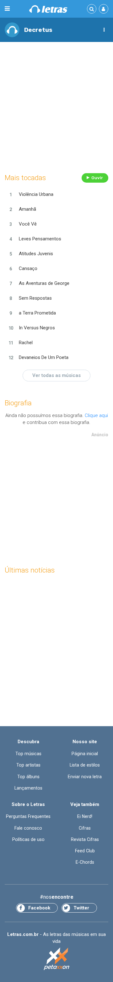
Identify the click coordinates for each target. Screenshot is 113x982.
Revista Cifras (85, 839)
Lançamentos (28, 788)
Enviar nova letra (85, 776)
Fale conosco (28, 828)
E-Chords (85, 862)
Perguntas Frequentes (28, 816)
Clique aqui (96, 415)
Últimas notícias (30, 570)
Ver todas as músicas (56, 375)
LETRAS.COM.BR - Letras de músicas (48, 9)
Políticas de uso (28, 839)
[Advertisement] (56, 106)
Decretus (38, 29)
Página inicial (85, 753)
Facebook (39, 908)
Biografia (18, 403)
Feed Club (85, 850)
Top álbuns (28, 776)
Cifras (85, 828)
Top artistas (28, 764)
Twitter (81, 908)
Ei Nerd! (84, 816)
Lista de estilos (85, 764)
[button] (104, 30)
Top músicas (28, 753)
